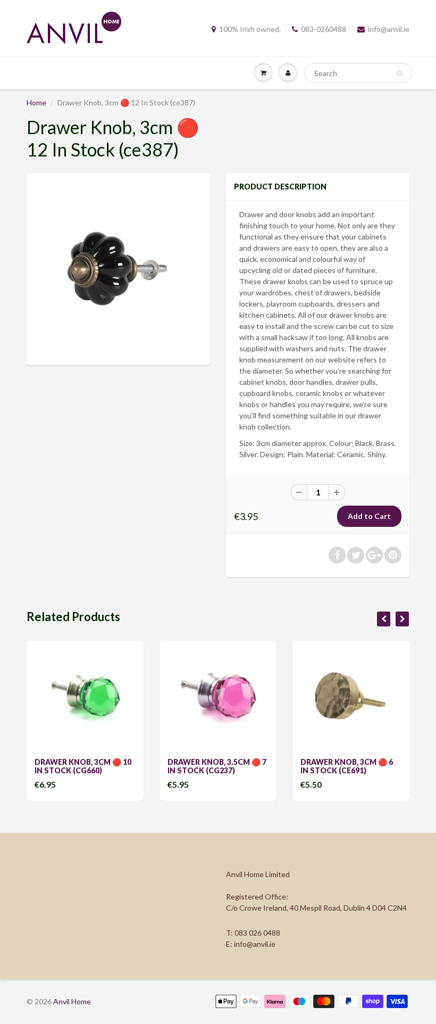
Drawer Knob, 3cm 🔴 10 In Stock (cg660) (83, 766)
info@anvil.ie (388, 29)
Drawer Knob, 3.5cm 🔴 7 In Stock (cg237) (216, 766)
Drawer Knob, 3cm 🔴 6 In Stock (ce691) (346, 766)
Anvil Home (72, 1001)
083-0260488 (323, 29)
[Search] (399, 73)
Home (36, 102)
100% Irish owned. (250, 29)
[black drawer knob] (118, 268)
